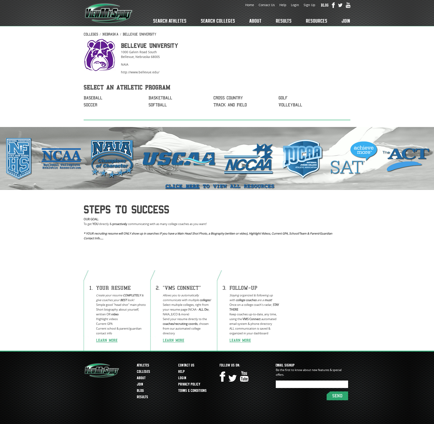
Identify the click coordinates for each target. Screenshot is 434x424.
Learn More (107, 340)
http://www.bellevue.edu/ (140, 72)
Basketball (160, 98)
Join (346, 21)
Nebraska (110, 34)
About (256, 21)
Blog (140, 390)
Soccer (90, 105)
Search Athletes (170, 21)
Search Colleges (218, 21)
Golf (283, 98)
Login (295, 5)
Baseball (93, 98)
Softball (158, 105)
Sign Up (309, 5)
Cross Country (228, 98)
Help (282, 5)
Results (284, 21)
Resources (317, 21)
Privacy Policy (189, 384)
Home (249, 5)
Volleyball (290, 105)
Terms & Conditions (192, 390)
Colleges (91, 34)
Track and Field (230, 105)
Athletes (143, 365)
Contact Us (267, 5)
